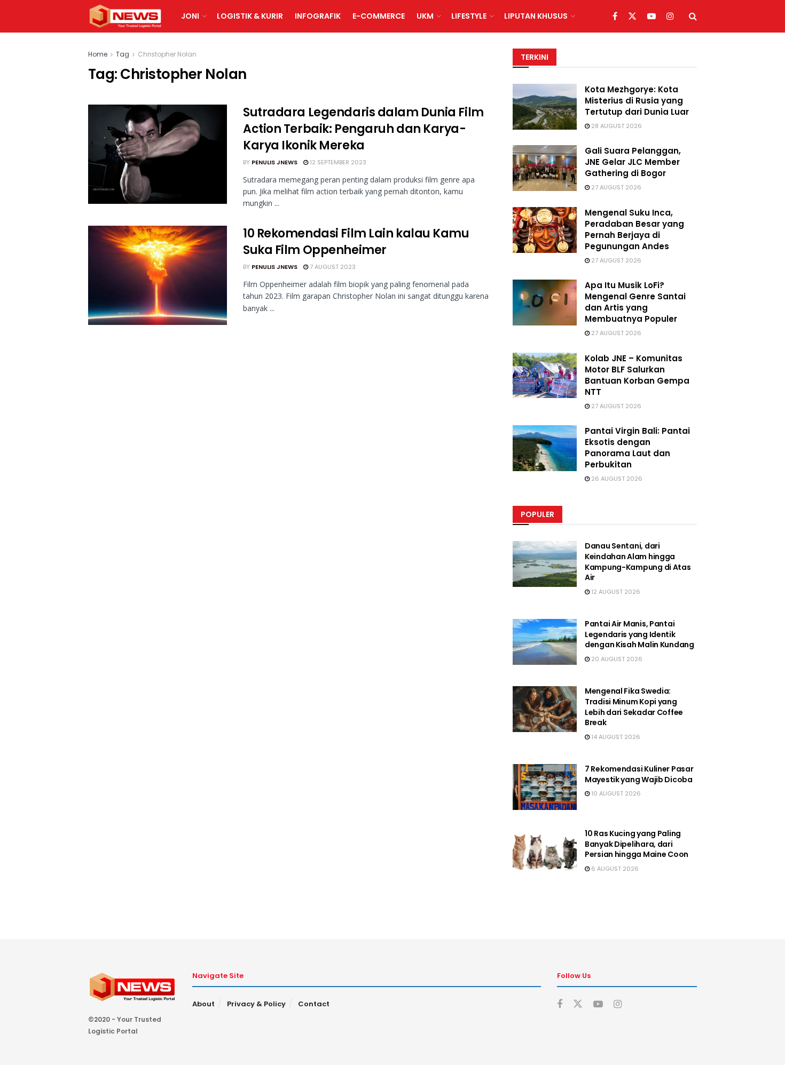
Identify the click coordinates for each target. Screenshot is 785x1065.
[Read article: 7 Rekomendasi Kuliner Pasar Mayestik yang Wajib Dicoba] (545, 787)
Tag (122, 54)
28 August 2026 (616, 126)
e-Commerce (378, 16)
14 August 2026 (615, 737)
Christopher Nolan (167, 54)
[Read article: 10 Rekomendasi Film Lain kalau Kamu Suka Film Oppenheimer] (157, 275)
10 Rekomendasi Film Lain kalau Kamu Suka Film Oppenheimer (356, 241)
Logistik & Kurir (250, 16)
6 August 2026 (614, 868)
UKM (425, 16)
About (203, 1004)
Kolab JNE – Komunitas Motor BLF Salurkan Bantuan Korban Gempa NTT (637, 375)
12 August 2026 (615, 591)
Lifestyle (468, 16)
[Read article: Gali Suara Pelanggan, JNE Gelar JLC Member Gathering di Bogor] (545, 168)
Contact (313, 1004)
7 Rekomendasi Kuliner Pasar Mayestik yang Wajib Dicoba (639, 774)
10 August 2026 (615, 793)
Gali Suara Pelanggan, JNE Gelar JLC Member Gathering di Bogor (633, 162)
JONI (190, 16)
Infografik (318, 16)
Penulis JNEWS (274, 162)
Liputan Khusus (536, 16)
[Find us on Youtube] (651, 16)
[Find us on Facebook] (615, 16)
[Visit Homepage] (125, 16)
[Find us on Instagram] (670, 16)
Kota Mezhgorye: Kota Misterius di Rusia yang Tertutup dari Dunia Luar (637, 100)
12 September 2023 (337, 162)
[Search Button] (693, 16)
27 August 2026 (615, 187)
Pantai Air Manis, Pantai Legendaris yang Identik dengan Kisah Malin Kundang (639, 634)
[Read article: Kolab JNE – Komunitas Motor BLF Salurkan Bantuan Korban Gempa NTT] (545, 376)
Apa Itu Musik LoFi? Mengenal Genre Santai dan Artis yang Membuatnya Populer (635, 302)
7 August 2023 (332, 267)
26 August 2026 (616, 478)
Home (97, 54)
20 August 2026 (616, 659)
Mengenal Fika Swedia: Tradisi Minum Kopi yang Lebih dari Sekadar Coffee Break (634, 707)
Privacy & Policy (256, 1004)
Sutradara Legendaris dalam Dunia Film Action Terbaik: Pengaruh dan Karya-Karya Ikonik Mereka (363, 129)
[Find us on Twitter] (632, 16)
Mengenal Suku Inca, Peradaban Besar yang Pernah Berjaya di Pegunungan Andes (634, 229)
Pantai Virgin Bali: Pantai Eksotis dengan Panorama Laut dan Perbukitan (637, 447)
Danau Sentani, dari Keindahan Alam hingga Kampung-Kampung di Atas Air (638, 562)
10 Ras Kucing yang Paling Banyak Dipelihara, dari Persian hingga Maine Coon (636, 844)
